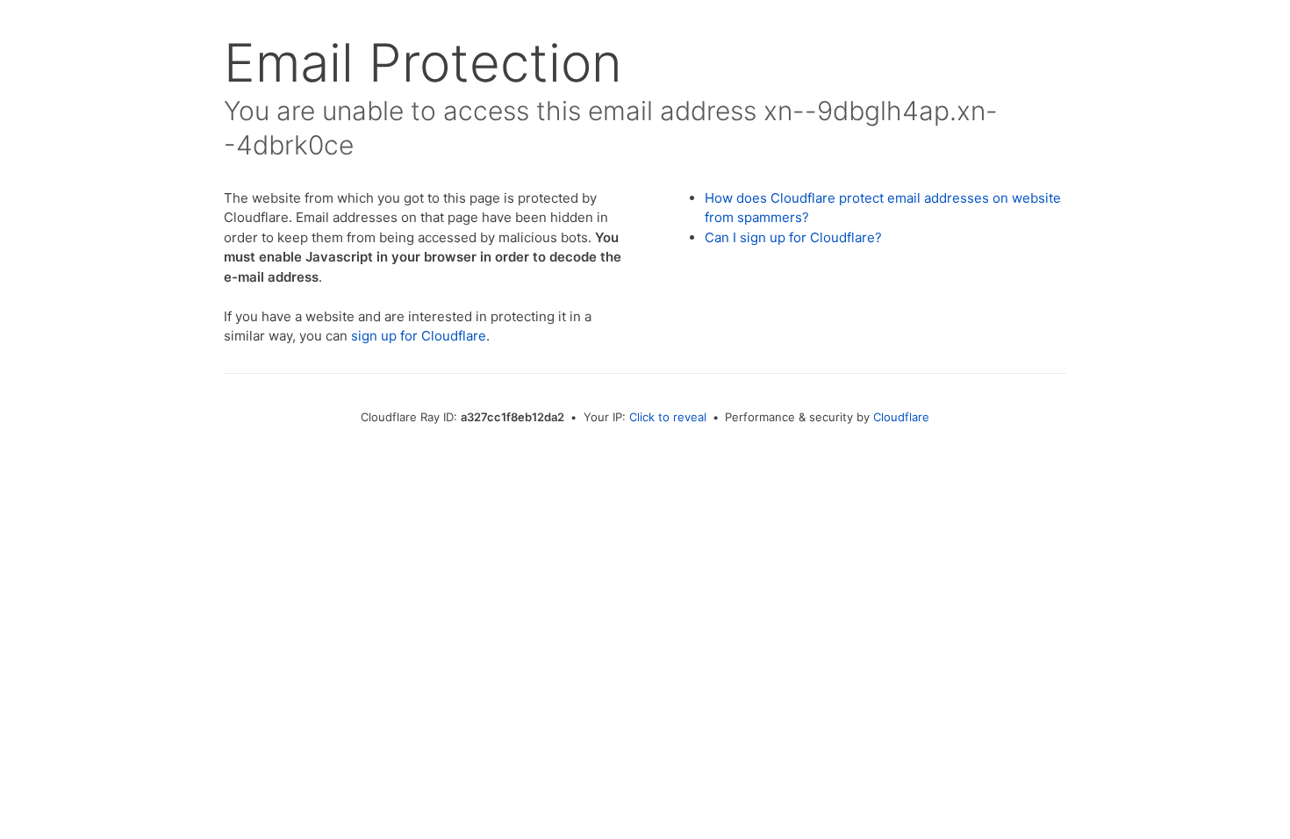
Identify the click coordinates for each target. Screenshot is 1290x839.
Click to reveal (667, 417)
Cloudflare (901, 417)
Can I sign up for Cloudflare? (793, 237)
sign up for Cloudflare (418, 335)
